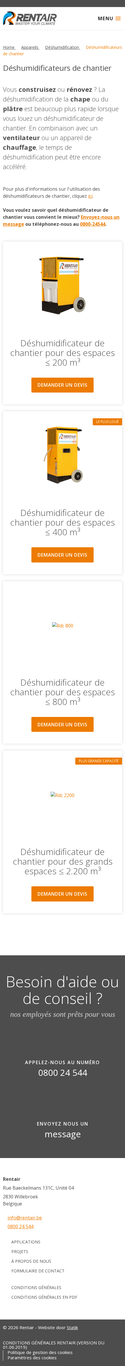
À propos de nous (31, 1261)
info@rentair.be (25, 1217)
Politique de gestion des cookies (40, 1352)
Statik (72, 1327)
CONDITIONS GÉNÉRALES (36, 1287)
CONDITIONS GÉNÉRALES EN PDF (44, 1297)
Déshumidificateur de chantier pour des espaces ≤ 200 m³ (62, 352)
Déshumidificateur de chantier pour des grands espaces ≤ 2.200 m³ (62, 861)
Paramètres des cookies (32, 1357)
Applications (25, 1242)
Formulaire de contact (38, 1271)
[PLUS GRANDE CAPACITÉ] (62, 795)
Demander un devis (63, 385)
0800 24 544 (20, 1226)
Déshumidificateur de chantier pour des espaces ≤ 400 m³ (62, 522)
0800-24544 (92, 224)
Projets (19, 1251)
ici (90, 196)
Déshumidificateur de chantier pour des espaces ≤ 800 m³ (62, 692)
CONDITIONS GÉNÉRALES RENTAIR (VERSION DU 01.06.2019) (53, 1345)
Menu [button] (106, 18)
